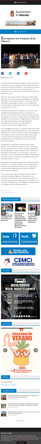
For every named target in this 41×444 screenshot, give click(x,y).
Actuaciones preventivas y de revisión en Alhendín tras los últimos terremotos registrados (23, 396)
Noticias (11, 193)
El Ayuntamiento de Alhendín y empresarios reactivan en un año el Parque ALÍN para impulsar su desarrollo (23, 404)
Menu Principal (21, 2)
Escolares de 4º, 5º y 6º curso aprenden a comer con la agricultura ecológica (33, 217)
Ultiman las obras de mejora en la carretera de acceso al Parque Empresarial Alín (24, 412)
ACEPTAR (21, 442)
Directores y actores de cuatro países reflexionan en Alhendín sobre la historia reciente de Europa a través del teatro (20, 220)
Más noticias (20, 420)
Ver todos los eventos (8, 385)
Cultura (4, 193)
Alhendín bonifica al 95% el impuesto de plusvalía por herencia (7, 216)
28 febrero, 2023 (7, 77)
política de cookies (20, 439)
